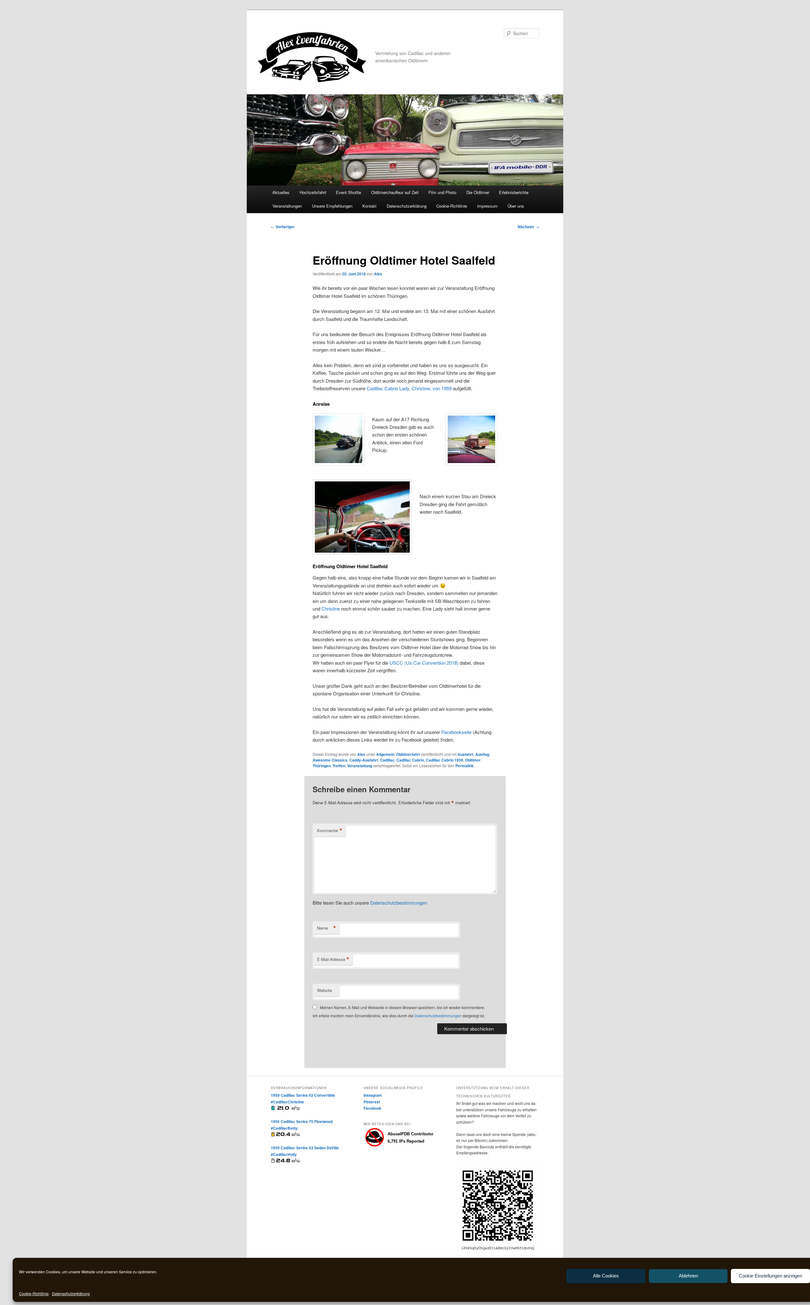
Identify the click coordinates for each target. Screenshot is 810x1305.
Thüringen (322, 766)
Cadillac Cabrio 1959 (444, 760)
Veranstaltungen (287, 206)
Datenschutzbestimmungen (398, 902)
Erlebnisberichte (513, 192)
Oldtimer (473, 760)
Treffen (339, 766)
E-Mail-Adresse (333, 959)
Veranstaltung (359, 766)
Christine (330, 608)
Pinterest (372, 1102)
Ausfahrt (465, 754)
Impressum (487, 206)
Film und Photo (442, 192)
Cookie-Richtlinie (34, 1293)
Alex (378, 274)
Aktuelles (281, 192)
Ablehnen (688, 1275)
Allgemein (385, 754)
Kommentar (329, 830)
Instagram (373, 1095)
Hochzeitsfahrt (313, 192)
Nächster (528, 226)
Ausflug (482, 754)
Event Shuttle (348, 192)
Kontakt (369, 206)
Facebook (372, 1108)
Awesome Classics (330, 760)
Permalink (464, 766)
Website (324, 990)
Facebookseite (456, 732)
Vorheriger (283, 226)
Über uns (516, 206)
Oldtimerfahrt (408, 754)
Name (326, 928)
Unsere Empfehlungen (332, 206)
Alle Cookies (606, 1275)
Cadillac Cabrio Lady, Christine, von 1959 (409, 388)
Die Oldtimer (477, 192)
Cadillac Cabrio (410, 760)
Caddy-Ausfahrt (363, 760)
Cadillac (387, 760)
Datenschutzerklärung (71, 1293)
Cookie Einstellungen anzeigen (770, 1275)
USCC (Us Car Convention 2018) (423, 662)
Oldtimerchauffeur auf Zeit (395, 192)
